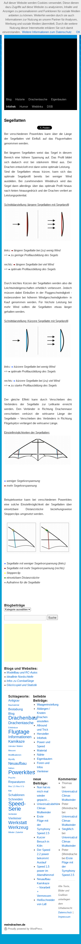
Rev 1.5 (11, 786)
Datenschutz (65, 912)
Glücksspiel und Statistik (22, 685)
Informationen (19, 737)
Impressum (64, 917)
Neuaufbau (17, 763)
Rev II (19, 786)
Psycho (11, 777)
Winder (11, 832)
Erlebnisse (13, 727)
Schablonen (16, 795)
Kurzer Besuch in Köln (43, 841)
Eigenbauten (58, 99)
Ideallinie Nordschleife (20, 676)
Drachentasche (37, 99)
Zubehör (19, 832)
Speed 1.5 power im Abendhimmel (45, 870)
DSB (50, 106)
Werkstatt (17, 822)
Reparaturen (16, 782)
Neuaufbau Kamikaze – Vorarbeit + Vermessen (44, 887)
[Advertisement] (41, 67)
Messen (12, 750)
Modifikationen (14, 755)
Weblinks (37, 106)
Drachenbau (22, 718)
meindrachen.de (14, 924)
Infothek (11, 106)
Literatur (12, 746)
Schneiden (15, 799)
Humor (24, 106)
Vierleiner (14, 818)
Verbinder (12, 814)
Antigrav (13, 700)
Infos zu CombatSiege (20, 680)
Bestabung (15, 709)
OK (78, 32)
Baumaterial (13, 705)
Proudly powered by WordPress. (25, 928)
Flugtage (18, 731)
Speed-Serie (17, 806)
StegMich (67, 829)
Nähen (11, 768)
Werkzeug (18, 827)
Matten (20, 746)
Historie (20, 99)
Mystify (11, 759)
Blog (8, 99)
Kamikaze (16, 741)
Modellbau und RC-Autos (22, 672)
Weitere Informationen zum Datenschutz (47, 32)
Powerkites (21, 772)
